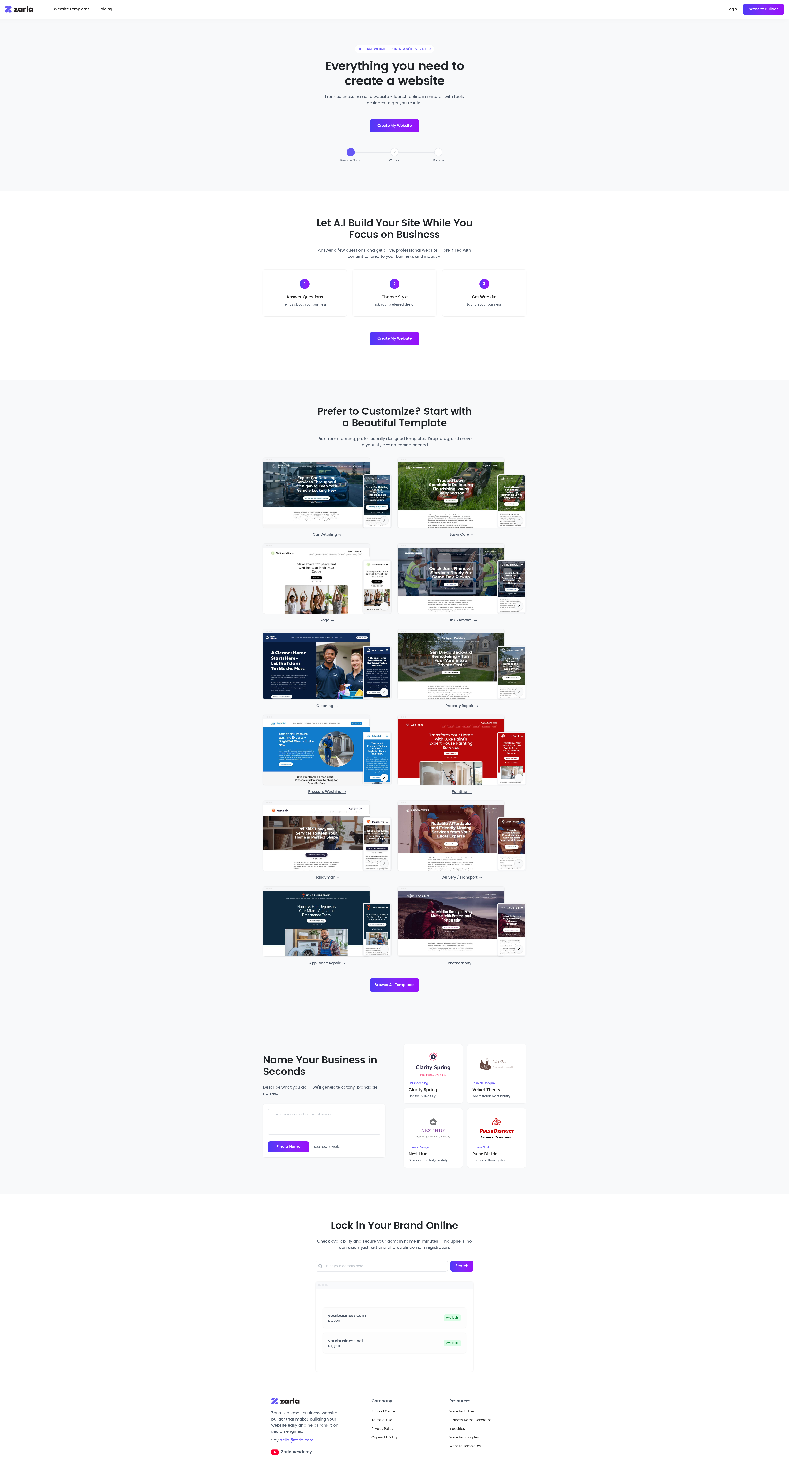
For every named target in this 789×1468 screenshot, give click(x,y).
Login (732, 9)
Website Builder (763, 9)
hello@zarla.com (297, 1440)
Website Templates (71, 9)
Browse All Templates (394, 985)
